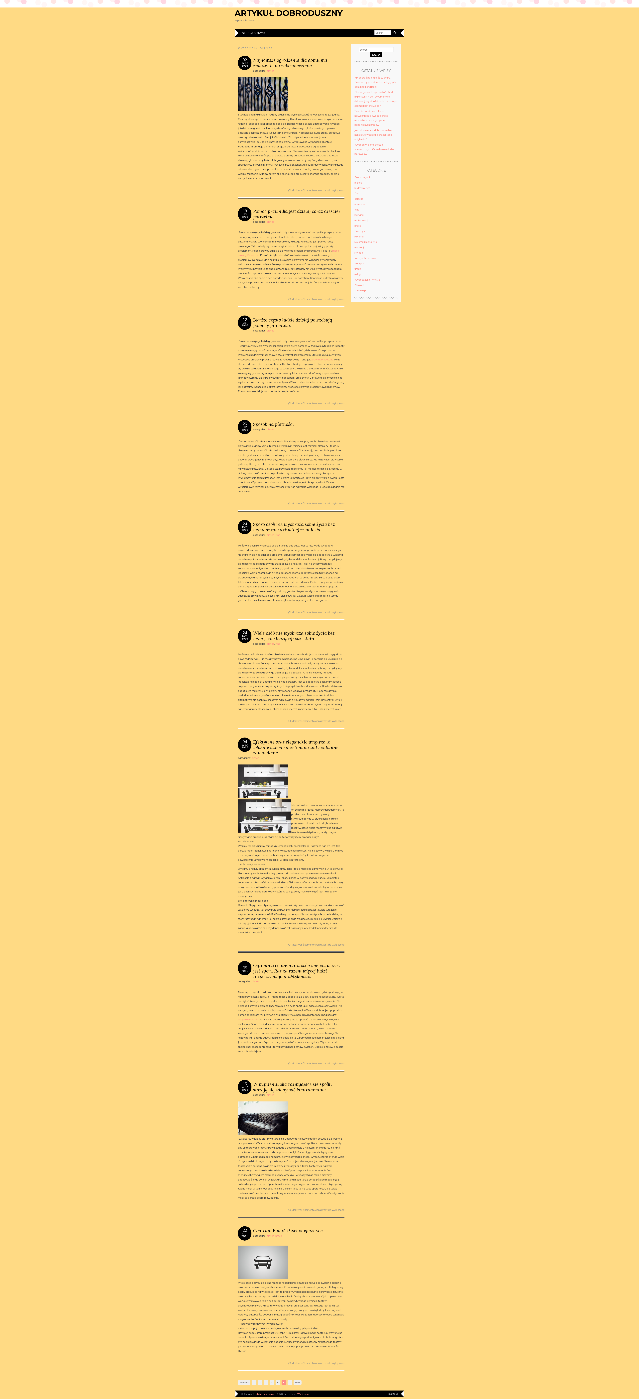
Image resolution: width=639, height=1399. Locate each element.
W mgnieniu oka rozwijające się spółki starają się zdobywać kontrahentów (292, 1086)
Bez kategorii (362, 177)
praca (278, 1235)
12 (245, 319)
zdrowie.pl (360, 290)
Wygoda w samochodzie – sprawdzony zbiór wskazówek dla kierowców (374, 149)
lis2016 (244, 215)
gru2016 (244, 64)
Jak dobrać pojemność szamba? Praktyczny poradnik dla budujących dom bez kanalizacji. (375, 82)
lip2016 (244, 428)
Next (297, 1382)
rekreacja (359, 247)
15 (245, 1084)
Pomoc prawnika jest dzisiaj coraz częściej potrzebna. (296, 213)
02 (245, 60)
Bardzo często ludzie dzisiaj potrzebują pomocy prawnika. (292, 322)
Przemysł (359, 231)
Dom (357, 193)
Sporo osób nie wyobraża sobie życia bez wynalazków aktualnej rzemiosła (294, 527)
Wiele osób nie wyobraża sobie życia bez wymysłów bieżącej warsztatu (294, 635)
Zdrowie (359, 285)
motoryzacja (361, 220)
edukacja (359, 204)
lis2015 (244, 969)
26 (245, 424)
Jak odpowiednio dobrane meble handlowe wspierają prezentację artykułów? (373, 135)
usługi (357, 274)
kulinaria (359, 214)
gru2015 (244, 746)
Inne (277, 535)
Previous (244, 1382)
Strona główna (253, 33)
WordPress (303, 1394)
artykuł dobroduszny (289, 13)
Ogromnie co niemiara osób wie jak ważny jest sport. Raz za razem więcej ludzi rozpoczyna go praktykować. (296, 970)
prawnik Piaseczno (322, 359)
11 (245, 965)
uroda (357, 268)
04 (245, 741)
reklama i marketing (365, 241)
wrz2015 (244, 1088)
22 (245, 1230)
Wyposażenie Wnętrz (367, 279)
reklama (359, 236)
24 (245, 524)
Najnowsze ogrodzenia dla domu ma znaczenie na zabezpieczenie (290, 62)
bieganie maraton (248, 1019)
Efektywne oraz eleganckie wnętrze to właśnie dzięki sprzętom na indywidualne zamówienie (295, 747)
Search (376, 54)
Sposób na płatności (273, 424)
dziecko (358, 198)
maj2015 (244, 1235)
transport (359, 263)
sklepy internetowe (365, 258)
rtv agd (358, 252)
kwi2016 (244, 528)
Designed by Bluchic (393, 1394)
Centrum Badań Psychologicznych (288, 1230)
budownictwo (362, 188)
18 (245, 211)
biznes (270, 70)
